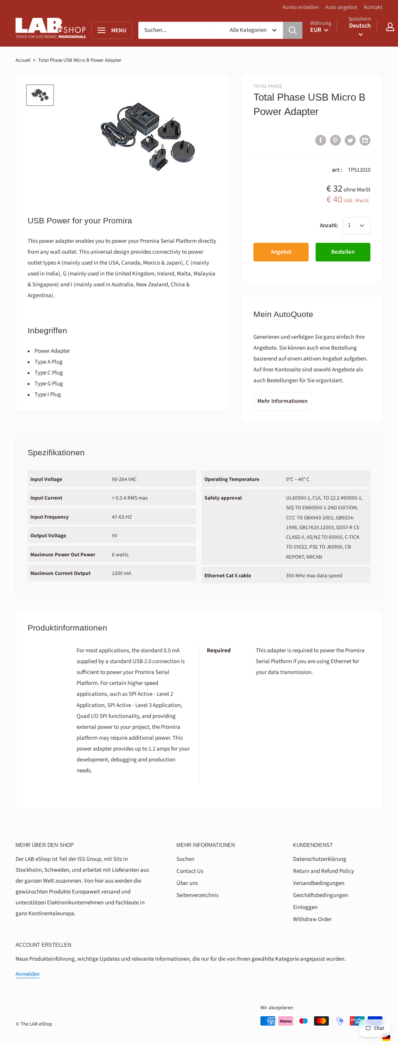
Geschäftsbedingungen (320, 895)
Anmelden (28, 974)
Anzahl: (329, 225)
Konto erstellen (301, 7)
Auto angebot (341, 7)
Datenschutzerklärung (319, 859)
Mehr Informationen (282, 401)
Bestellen (342, 252)
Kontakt (373, 7)
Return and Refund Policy (323, 871)
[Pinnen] (335, 139)
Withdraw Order (312, 919)
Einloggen (305, 907)
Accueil (23, 60)
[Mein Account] (390, 27)
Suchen (185, 859)
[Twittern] (350, 139)
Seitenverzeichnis (197, 895)
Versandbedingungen (318, 883)
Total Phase (267, 86)
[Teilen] (320, 139)
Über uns (187, 883)
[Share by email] (365, 139)
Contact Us (189, 871)
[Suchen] (292, 30)
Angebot (281, 252)
